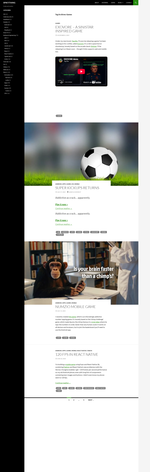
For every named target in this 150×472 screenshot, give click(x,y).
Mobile (77, 184)
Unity (6, 59)
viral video (96, 322)
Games (113, 2)
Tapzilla (74, 41)
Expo (65, 388)
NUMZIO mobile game (75, 306)
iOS (73, 184)
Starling (60, 234)
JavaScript (7, 46)
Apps (64, 184)
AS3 (5, 40)
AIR (58, 232)
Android (58, 184)
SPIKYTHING (9, 2)
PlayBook (7, 30)
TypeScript (7, 56)
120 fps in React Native (76, 354)
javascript (94, 232)
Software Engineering (9, 35)
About (97, 2)
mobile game (70, 364)
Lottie (7, 80)
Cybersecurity (7, 17)
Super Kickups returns (77, 187)
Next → (91, 400)
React (6, 51)
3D (4, 14)
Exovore (80, 44)
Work (120, 2)
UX (4, 64)
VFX (5, 93)
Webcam (5, 69)
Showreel (105, 2)
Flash (5, 85)
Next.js (6, 48)
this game (72, 317)
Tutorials (5, 61)
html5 (86, 232)
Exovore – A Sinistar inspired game (74, 29)
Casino (7, 91)
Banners (7, 77)
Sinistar (94, 46)
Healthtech (6, 19)
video (59, 390)
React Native (82, 350)
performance (88, 388)
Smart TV (6, 32)
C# (5, 43)
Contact (129, 2)
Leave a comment (75, 192)
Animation (7, 75)
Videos (89, 350)
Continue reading (63, 208)
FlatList (66, 367)
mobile (104, 232)
